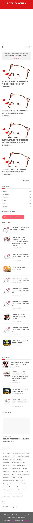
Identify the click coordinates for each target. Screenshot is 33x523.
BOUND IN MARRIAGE (18, 267)
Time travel (18, 493)
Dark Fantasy (15, 462)
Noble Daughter (20, 481)
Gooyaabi (26, 520)
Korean (16, 200)
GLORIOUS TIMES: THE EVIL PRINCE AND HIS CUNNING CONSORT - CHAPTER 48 (15, 84)
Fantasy (5, 468)
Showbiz (13, 490)
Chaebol (5, 459)
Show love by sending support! (16, 517)
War (14, 496)
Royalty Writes (16, 3)
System (11, 493)
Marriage (26, 474)
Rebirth (5, 487)
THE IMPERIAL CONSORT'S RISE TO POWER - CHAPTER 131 (20, 304)
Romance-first (21, 487)
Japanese (16, 197)
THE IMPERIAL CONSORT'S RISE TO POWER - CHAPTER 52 (20, 229)
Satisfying (6, 490)
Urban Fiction (6, 496)
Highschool (6, 471)
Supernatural (21, 490)
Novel (16, 203)
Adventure (6, 456)
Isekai (26, 471)
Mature (13, 477)
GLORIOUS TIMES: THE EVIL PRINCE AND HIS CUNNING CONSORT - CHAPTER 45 (15, 171)
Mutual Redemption (8, 481)
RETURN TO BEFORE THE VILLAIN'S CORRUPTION (16, 440)
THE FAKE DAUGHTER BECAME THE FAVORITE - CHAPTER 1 (19, 317)
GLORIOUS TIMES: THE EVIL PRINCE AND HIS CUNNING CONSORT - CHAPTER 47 (15, 113)
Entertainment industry (18, 465)
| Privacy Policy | (24, 515)
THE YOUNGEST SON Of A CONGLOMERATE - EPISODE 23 (20, 402)
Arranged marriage (23, 456)
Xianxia (19, 496)
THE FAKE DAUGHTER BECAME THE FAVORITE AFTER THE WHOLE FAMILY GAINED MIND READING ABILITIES (20, 241)
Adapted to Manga (18, 453)
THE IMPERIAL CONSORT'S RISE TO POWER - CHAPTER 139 (20, 291)
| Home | (6, 515)
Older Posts (26, 180)
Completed (16, 194)
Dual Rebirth (6, 465)
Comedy (19, 459)
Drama (23, 462)
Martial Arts (6, 477)
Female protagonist (15, 468)
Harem (25, 468)
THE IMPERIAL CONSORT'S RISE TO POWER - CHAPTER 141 (20, 330)
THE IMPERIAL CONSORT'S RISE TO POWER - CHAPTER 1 (20, 279)
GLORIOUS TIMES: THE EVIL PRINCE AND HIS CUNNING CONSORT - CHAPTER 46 (15, 142)
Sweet (4, 493)
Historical (14, 471)
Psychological (21, 484)
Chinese (16, 191)
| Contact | (14, 515)
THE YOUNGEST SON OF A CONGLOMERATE (20, 342)
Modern (20, 477)
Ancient (13, 456)
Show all (16, 58)
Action (8, 453)
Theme (12, 520)
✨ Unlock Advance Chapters (13, 217)
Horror (21, 471)
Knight (13, 474)
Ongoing (16, 206)
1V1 (3, 453)
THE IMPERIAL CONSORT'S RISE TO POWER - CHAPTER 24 (20, 256)
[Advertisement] (16, 27)
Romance (12, 487)
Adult (27, 453)
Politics (12, 484)
